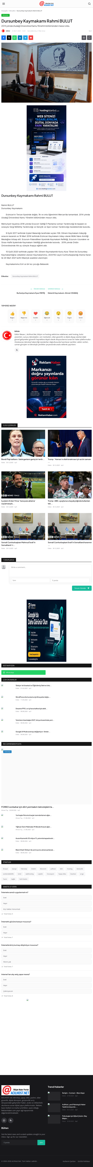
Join (41, 1142)
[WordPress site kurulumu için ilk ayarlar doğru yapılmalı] (7, 700)
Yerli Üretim (23, 879)
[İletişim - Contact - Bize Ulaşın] (54, 1096)
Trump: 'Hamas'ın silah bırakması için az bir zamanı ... (69, 460)
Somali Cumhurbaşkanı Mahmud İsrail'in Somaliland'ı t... (18, 543)
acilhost (53, 869)
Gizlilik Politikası (84, 1161)
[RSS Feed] (17, 350)
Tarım (5, 879)
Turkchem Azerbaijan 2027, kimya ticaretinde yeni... (35, 720)
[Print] (84, 37)
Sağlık (13, 879)
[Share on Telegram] (25, 37)
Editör (17, 331)
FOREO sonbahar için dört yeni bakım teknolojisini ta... (27, 807)
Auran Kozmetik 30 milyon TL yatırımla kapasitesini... (35, 838)
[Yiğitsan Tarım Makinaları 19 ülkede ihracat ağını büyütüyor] (7, 830)
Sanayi (14, 869)
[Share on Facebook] (3, 37)
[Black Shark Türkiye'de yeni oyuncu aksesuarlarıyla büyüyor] (7, 853)
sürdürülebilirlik (8, 874)
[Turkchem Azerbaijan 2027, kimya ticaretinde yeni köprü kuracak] (7, 723)
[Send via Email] (31, 37)
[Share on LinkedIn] (20, 37)
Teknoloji (24, 869)
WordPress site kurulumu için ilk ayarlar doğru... (33, 697)
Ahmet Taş (4, 810)
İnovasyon (50, 874)
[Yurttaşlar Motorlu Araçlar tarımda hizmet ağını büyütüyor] (7, 818)
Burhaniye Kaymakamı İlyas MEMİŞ (31, 293)
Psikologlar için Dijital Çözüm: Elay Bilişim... (74, 1117)
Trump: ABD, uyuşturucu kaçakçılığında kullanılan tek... (69, 502)
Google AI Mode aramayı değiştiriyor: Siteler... (33, 732)
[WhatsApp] (4, 1120)
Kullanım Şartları (69, 1161)
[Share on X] (9, 37)
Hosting (69, 869)
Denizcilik (80, 869)
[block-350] (46, 148)
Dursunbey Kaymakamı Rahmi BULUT (25, 276)
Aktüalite (12, 11)
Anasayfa (4, 11)
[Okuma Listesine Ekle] (89, 37)
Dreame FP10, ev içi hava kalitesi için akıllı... (31, 708)
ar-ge (82, 874)
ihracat (5, 869)
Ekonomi (43, 869)
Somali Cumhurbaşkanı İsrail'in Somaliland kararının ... (70, 543)
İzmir (19, 874)
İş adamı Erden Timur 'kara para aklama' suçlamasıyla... (18, 502)
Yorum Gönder (80, 588)
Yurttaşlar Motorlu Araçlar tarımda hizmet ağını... (34, 815)
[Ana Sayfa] (46, 3)
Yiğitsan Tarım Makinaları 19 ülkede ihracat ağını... (34, 827)
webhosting (30, 874)
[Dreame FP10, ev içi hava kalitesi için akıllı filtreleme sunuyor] (7, 711)
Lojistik (40, 874)
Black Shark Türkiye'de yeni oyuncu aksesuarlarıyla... (35, 850)
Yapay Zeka (62, 874)
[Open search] (89, 3)
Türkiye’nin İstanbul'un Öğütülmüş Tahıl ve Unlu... (34, 685)
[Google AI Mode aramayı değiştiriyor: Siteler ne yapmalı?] (7, 734)
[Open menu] (3, 3)
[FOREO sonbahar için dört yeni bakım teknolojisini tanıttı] (46, 776)
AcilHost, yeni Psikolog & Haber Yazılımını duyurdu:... (74, 1105)
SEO (61, 869)
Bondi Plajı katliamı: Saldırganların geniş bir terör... (23, 459)
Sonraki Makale (54, 289)
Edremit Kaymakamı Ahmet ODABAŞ (63, 293)
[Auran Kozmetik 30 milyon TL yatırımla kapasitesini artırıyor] (7, 841)
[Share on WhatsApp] (14, 37)
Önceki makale (39, 289)
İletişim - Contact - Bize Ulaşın (73, 1093)
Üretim (33, 869)
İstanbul (73, 874)
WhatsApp (10, 672)
